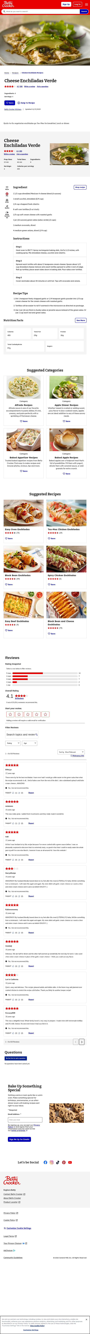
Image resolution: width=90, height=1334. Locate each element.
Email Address (14, 1114)
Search (84, 11)
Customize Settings (30, 1330)
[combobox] (42, 11)
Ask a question (42, 86)
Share (7, 208)
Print (7, 202)
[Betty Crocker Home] (8, 4)
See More (81, 320)
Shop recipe (80, 187)
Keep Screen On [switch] (7, 216)
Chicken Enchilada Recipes (32, 73)
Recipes (15, 73)
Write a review (29, 86)
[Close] (86, 1319)
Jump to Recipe (28, 103)
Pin (7, 196)
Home (6, 73)
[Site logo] (13, 1181)
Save (11, 103)
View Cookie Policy (37, 1326)
